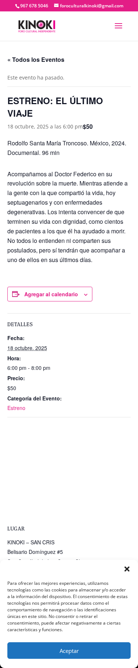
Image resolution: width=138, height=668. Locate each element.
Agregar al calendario (51, 294)
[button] (127, 569)
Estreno (16, 407)
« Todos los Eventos (35, 59)
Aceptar (69, 650)
